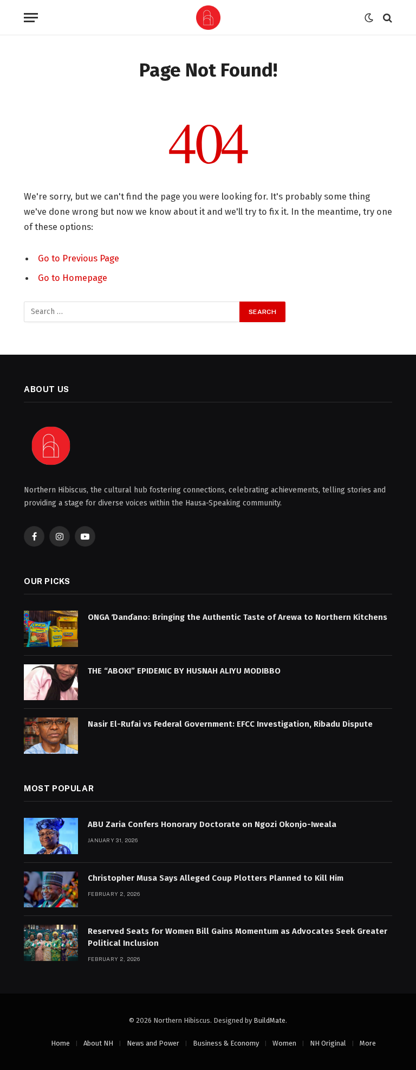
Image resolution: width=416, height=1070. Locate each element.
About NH (98, 1043)
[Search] (386, 17)
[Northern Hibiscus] (208, 17)
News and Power (153, 1043)
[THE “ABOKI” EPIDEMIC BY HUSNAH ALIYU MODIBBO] (51, 682)
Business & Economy (226, 1043)
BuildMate (269, 1020)
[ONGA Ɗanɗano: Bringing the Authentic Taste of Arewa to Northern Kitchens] (51, 629)
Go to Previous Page (78, 258)
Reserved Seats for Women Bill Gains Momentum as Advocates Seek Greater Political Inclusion (237, 936)
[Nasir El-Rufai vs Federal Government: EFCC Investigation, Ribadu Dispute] (51, 735)
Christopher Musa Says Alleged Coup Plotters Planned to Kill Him (215, 878)
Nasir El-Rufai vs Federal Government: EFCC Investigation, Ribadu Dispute (230, 724)
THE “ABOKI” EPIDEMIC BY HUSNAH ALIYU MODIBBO (184, 671)
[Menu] (31, 17)
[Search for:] (132, 312)
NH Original (328, 1043)
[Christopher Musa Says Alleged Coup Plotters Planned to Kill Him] (51, 890)
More (368, 1043)
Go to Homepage (72, 277)
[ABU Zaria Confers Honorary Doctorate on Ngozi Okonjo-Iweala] (51, 836)
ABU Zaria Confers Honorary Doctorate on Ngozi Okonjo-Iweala (212, 824)
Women (284, 1043)
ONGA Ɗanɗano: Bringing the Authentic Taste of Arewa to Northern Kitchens (237, 617)
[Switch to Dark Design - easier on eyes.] (369, 18)
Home (60, 1043)
